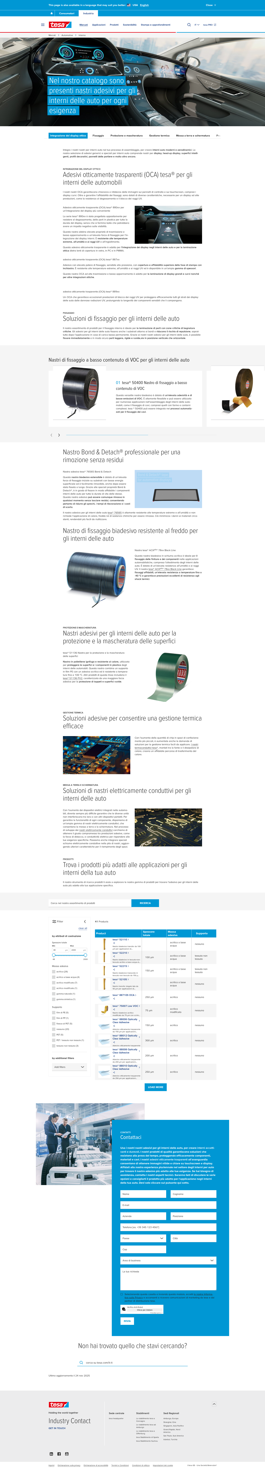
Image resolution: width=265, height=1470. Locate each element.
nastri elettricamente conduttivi (96, 830)
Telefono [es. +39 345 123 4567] (141, 1227)
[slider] (53, 955)
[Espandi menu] (43, 25)
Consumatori (66, 13)
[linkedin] (51, 1454)
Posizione (178, 1216)
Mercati (52, 35)
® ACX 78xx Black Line (165, 569)
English (144, 5)
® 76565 (115, 512)
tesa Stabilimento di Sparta (147, 1437)
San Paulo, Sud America (173, 1436)
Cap (125, 1249)
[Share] (114, 943)
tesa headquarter (116, 1418)
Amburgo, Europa (170, 1418)
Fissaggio (98, 135)
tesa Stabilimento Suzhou (147, 1441)
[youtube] (67, 1454)
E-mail (126, 1205)
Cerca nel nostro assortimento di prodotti (73, 903)
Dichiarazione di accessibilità (96, 1465)
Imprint (51, 1465)
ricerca (145, 903)
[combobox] (69, 1067)
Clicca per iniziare (145, 1310)
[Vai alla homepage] (52, 13)
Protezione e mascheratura (127, 135)
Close (209, 5)
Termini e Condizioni (120, 1465)
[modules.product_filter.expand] (82, 1067)
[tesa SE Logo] (60, 24)
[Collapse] (85, 921)
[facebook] (59, 1454)
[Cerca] (189, 25)
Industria (88, 13)
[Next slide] (59, 435)
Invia (127, 1321)
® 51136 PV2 (72, 678)
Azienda (127, 1216)
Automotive (67, 35)
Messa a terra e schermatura (193, 135)
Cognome (178, 1194)
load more (155, 1087)
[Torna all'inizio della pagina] (214, 1404)
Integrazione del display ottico (68, 135)
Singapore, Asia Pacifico (173, 1426)
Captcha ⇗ (156, 1313)
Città (175, 1238)
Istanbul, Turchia (170, 1439)
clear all (83, 928)
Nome (126, 1194)
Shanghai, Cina (169, 1422)
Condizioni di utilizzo (141, 1465)
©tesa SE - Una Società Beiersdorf (201, 1465)
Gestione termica (159, 135)
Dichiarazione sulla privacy (69, 1465)
